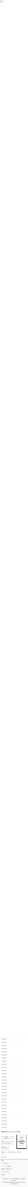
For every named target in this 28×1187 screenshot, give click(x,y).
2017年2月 (4, 1111)
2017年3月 (4, 1108)
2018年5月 (4, 1064)
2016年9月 (4, 1127)
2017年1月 (4, 1114)
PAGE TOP (25, 1150)
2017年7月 (4, 1095)
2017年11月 (4, 1083)
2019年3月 (4, 1039)
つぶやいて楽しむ (5, 1171)
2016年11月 (4, 1121)
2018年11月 (4, 1051)
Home (2, 1160)
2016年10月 (4, 1124)
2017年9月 (4, 1089)
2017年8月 (4, 1092)
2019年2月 (4, 1042)
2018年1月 (4, 1077)
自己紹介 (3, 1174)
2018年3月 (4, 1070)
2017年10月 (4, 1086)
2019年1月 (4, 1045)
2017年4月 (4, 1105)
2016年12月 (4, 1117)
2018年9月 (4, 1058)
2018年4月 (4, 1067)
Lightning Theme (17, 1182)
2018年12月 (4, 1048)
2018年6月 (4, 1061)
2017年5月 (4, 1102)
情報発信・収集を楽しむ (7, 1169)
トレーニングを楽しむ (6, 1166)
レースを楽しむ (4, 1163)
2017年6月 (4, 1099)
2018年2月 (4, 1073)
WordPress (10, 1182)
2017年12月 (4, 1080)
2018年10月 (4, 1054)
